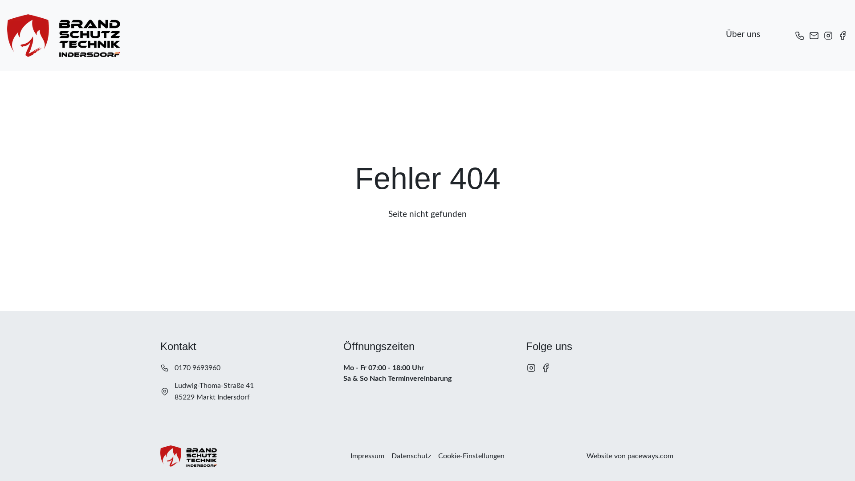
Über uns (743, 34)
